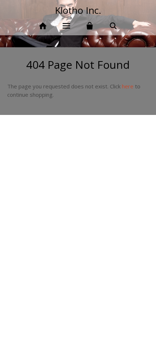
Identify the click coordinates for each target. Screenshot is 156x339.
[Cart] (89, 26)
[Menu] (66, 26)
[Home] (42, 26)
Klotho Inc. (78, 10)
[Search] (113, 26)
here (128, 86)
